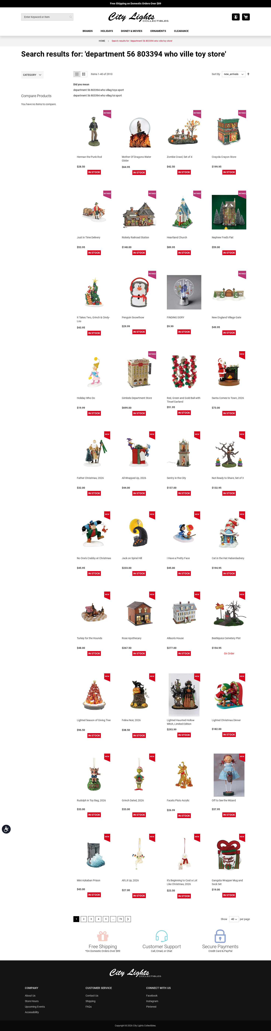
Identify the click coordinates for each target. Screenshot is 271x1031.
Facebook (151, 995)
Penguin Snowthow (133, 317)
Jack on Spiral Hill (132, 558)
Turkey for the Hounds (89, 638)
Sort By (216, 74)
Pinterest (151, 1006)
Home (102, 41)
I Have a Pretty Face (178, 558)
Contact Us (92, 995)
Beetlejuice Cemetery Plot (226, 638)
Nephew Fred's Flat (222, 237)
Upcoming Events (35, 1006)
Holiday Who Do (86, 398)
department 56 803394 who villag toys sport (98, 89)
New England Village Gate (226, 317)
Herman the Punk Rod (89, 156)
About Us (30, 995)
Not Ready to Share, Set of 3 (228, 478)
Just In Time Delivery (88, 237)
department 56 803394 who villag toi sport (97, 95)
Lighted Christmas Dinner (226, 720)
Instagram (152, 1001)
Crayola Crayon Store (224, 156)
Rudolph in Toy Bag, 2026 (91, 800)
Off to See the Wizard (224, 800)
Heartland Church (177, 237)
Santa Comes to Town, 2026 (228, 398)
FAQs (89, 1006)
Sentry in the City (176, 478)
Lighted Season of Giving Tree (94, 720)
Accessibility (32, 1012)
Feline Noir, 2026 (131, 720)
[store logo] (138, 17)
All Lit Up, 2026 (130, 880)
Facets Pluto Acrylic (178, 800)
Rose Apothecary (131, 638)
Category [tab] (29, 74)
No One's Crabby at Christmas (94, 558)
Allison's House (175, 638)
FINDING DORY (175, 317)
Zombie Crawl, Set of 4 (179, 156)
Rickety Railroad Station (135, 237)
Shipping (90, 1001)
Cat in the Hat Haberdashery (228, 558)
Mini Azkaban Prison (88, 880)
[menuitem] (88, 31)
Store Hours (32, 1001)
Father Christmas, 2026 (90, 478)
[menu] (135, 31)
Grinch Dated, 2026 (133, 800)
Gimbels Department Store (137, 398)
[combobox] (47, 17)
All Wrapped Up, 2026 (134, 478)
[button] (236, 16)
